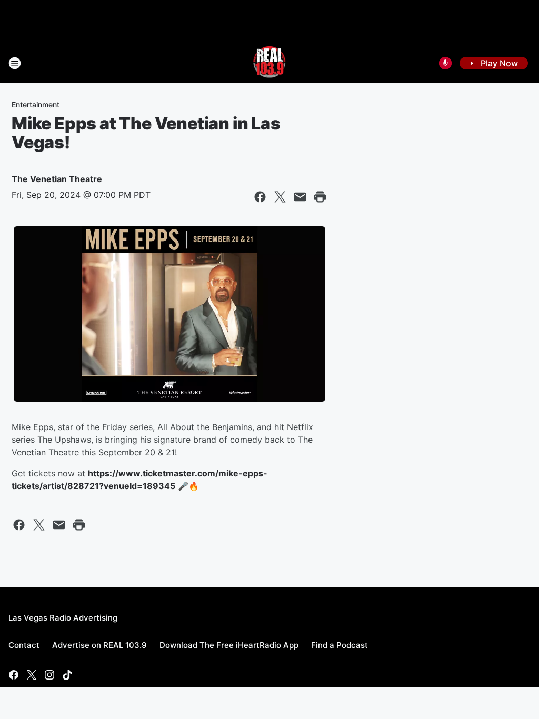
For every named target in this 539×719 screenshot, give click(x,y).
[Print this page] (320, 196)
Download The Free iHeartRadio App (228, 645)
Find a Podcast (339, 645)
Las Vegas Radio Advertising (62, 618)
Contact (23, 645)
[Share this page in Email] (300, 196)
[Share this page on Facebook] (260, 196)
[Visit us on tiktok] (67, 674)
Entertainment (35, 104)
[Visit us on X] (31, 674)
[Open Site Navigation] (14, 63)
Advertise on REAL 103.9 (99, 645)
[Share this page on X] (280, 196)
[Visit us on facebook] (13, 674)
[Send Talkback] (445, 63)
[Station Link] (269, 63)
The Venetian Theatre (57, 179)
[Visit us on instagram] (49, 674)
